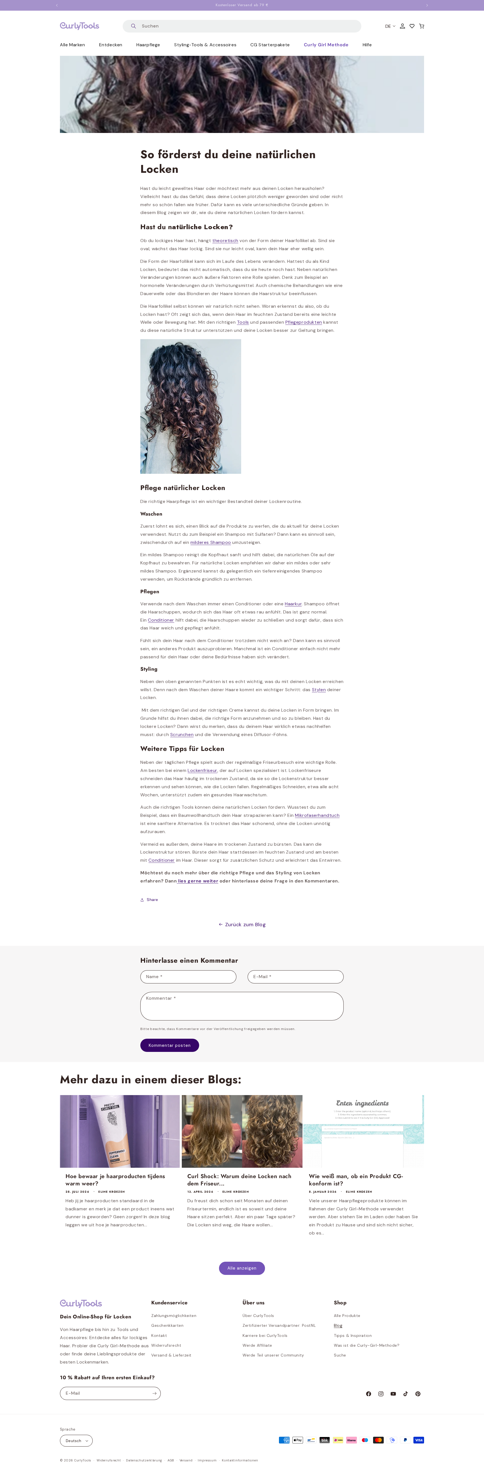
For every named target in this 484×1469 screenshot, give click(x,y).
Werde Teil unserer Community (273, 1355)
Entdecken (110, 45)
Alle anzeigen (242, 1268)
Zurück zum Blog (245, 924)
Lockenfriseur (202, 770)
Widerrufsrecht (166, 1345)
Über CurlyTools (258, 1315)
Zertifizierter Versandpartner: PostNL (279, 1325)
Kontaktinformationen (240, 1460)
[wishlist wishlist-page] (412, 26)
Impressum (207, 1460)
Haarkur (293, 604)
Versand (186, 1460)
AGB (170, 1460)
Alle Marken (72, 45)
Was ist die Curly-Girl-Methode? (367, 1345)
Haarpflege (148, 45)
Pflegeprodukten (303, 322)
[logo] (79, 26)
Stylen (319, 690)
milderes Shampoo (210, 542)
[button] (421, 26)
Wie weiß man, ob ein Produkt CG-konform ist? (356, 1180)
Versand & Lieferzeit (171, 1355)
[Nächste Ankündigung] (427, 5)
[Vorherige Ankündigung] (57, 5)
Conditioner (161, 620)
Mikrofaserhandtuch (317, 815)
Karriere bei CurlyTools (265, 1335)
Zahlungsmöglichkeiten (174, 1315)
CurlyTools (82, 1460)
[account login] (402, 26)
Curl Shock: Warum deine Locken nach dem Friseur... (239, 1180)
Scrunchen (182, 734)
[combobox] (242, 26)
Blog (338, 1325)
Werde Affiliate (257, 1345)
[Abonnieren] (154, 1393)
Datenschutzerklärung (144, 1460)
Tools (243, 322)
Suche (340, 1355)
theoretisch (225, 240)
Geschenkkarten (167, 1325)
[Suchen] (133, 26)
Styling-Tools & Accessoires (205, 45)
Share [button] (152, 899)
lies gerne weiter (197, 881)
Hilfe (367, 45)
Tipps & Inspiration (353, 1335)
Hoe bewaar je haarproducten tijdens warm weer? (115, 1180)
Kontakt (159, 1335)
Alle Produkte (347, 1315)
